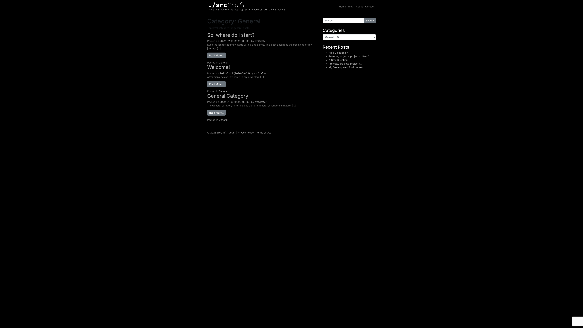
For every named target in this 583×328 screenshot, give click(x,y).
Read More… (217, 55)
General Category (227, 96)
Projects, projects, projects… (345, 63)
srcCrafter (260, 41)
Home (342, 6)
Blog (350, 6)
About (359, 6)
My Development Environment (346, 67)
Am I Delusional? (338, 52)
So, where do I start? (231, 35)
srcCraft (222, 132)
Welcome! (218, 67)
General (223, 62)
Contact (370, 6)
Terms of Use (263, 132)
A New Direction (338, 60)
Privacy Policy (245, 132)
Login (232, 132)
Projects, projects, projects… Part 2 (349, 56)
